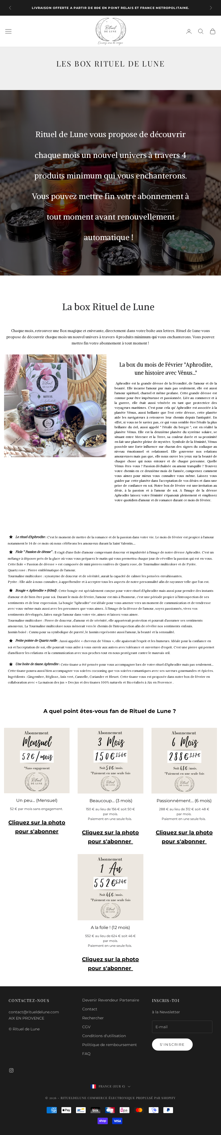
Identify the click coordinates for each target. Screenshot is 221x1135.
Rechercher (93, 1017)
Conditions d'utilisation (104, 1035)
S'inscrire (172, 1044)
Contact (89, 1009)
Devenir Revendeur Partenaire (110, 1000)
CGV (86, 1026)
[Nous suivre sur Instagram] (11, 1070)
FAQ (86, 1053)
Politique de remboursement (109, 1044)
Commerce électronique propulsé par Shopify (132, 1098)
